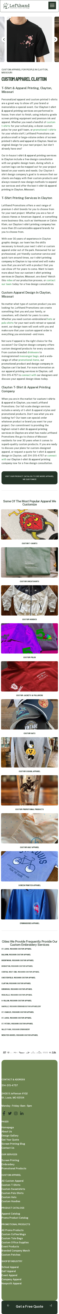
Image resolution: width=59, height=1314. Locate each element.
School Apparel (10, 1267)
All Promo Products (13, 1230)
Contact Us (8, 1147)
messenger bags (29, 356)
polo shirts (8, 322)
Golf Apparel (9, 1271)
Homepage (8, 1127)
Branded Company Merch (16, 1250)
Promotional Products (14, 1168)
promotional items (28, 360)
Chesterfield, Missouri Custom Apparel (18, 977)
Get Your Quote (10, 1139)
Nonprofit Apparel (12, 1283)
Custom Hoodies (11, 1201)
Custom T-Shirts (11, 1185)
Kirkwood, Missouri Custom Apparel (17, 989)
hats (49, 319)
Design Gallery (10, 1135)
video (10, 280)
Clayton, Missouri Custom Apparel (16, 983)
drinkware (33, 352)
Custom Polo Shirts (13, 1193)
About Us (7, 1131)
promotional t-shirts (44, 129)
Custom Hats (9, 1197)
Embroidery (8, 1164)
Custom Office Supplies (15, 1242)
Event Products (10, 1246)
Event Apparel (9, 1275)
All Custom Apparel (13, 1180)
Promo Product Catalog (15, 1217)
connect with (28, 375)
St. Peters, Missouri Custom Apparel (17, 1023)
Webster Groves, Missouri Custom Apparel (20, 1035)
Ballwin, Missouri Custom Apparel (16, 954)
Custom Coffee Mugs (14, 1234)
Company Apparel (11, 1279)
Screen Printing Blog (13, 1143)
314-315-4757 (10, 1085)
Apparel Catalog (11, 1213)
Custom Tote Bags (12, 1238)
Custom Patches (11, 1254)
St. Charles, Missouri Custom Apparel (18, 1012)
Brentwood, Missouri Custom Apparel (18, 960)
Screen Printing (10, 1160)
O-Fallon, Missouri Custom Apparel (17, 1000)
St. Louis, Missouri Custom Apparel (16, 949)
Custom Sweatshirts (13, 1189)
